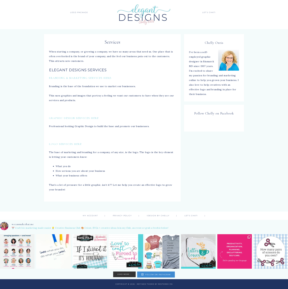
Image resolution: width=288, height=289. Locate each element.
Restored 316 (165, 284)
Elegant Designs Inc (144, 14)
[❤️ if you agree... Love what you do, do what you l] (53, 251)
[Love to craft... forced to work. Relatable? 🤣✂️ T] (126, 251)
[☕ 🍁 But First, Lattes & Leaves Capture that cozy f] (198, 251)
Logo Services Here (65, 144)
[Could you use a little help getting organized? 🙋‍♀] (234, 251)
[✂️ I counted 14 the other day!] (271, 251)
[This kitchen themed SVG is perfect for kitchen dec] (89, 251)
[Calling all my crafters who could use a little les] (17, 251)
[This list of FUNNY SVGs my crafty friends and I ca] (162, 251)
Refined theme (145, 284)
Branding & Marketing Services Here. (80, 78)
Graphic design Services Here (74, 118)
